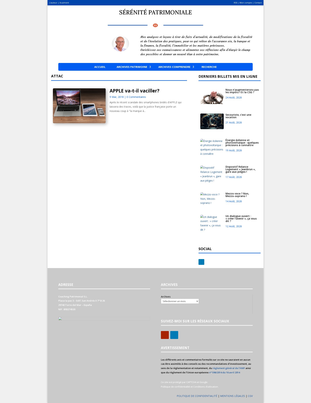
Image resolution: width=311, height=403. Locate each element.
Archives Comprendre (174, 67)
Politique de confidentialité (175, 386)
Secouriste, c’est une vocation (238, 116)
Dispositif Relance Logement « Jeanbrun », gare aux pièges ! (241, 169)
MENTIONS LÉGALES (233, 396)
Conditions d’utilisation (205, 386)
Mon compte (246, 2)
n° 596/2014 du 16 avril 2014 (224, 372)
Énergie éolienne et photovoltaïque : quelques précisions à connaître (242, 142)
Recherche (209, 67)
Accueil (99, 67)
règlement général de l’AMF (229, 368)
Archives (166, 296)
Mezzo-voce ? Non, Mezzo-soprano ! (237, 195)
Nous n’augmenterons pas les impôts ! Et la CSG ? (242, 91)
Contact (258, 2)
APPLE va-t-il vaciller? (134, 90)
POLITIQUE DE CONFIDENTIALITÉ (197, 396)
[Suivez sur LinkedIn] (201, 262)
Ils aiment (64, 2)
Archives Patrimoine (132, 67)
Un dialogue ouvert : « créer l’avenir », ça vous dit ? (241, 218)
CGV (250, 396)
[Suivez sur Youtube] (165, 335)
